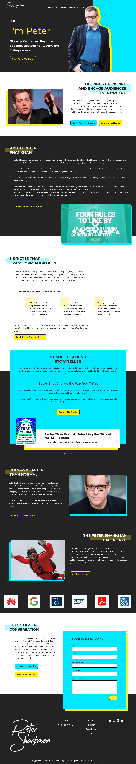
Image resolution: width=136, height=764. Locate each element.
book (90, 720)
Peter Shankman (19, 10)
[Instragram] (110, 720)
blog (90, 733)
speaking (91, 729)
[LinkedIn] (114, 720)
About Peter (52, 7)
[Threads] (118, 720)
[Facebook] (122, 720)
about (65, 720)
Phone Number (78, 670)
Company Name (78, 662)
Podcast (71, 7)
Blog (90, 7)
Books (63, 7)
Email (74, 654)
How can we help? (79, 679)
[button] (95, 224)
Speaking (81, 7)
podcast (91, 725)
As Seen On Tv (65, 725)
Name (75, 645)
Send (113, 698)
